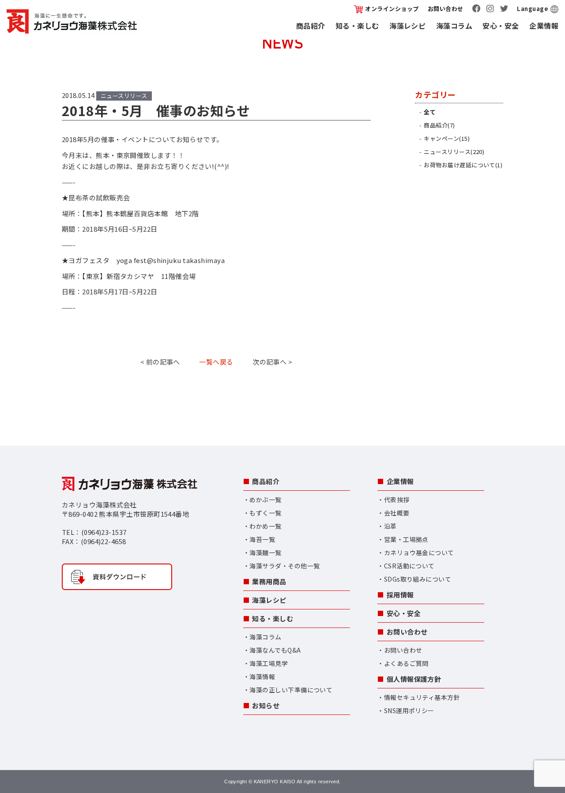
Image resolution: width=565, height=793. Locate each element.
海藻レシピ (407, 25)
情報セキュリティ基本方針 (422, 697)
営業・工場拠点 (406, 539)
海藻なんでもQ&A (275, 650)
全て (430, 112)
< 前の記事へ (160, 361)
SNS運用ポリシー (409, 710)
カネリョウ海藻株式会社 (72, 21)
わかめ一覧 (265, 526)
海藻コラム (454, 25)
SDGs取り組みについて (417, 579)
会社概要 (397, 512)
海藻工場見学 (268, 663)
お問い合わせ (445, 8)
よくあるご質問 (406, 663)
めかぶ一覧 (265, 499)
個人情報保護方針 (414, 679)
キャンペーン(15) (447, 138)
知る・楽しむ (357, 25)
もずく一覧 (265, 512)
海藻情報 (262, 676)
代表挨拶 (397, 499)
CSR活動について (409, 565)
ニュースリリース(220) (454, 151)
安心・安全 (500, 25)
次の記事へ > (272, 361)
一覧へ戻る (216, 361)
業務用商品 (269, 581)
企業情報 (543, 25)
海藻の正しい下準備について (290, 689)
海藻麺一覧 (265, 552)
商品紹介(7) (439, 125)
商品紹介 (310, 25)
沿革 (390, 526)
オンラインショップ (391, 8)
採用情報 (400, 594)
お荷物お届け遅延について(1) (463, 165)
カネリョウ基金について (419, 552)
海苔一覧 (262, 539)
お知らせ (265, 705)
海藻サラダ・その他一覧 (284, 565)
